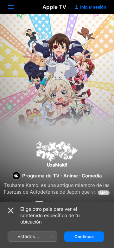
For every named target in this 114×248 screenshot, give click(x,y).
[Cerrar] (11, 210)
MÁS (104, 192)
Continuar (84, 236)
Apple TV (54, 7)
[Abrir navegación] (15, 7)
